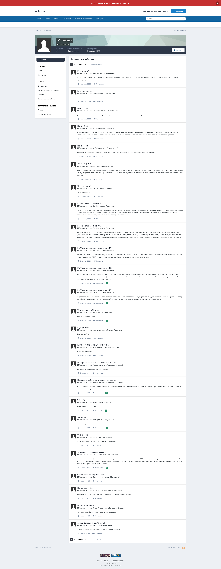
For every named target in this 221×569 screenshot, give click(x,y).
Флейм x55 (107, 312)
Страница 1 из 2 (96, 65)
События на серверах (83, 19)
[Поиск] (183, 18)
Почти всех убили (85, 488)
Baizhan (96, 73)
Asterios (40, 11)
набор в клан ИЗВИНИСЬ (89, 203)
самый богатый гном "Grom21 (91, 523)
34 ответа (98, 410)
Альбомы (41, 95)
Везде (175, 18)
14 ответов (99, 373)
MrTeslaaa (81, 73)
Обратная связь (118, 561)
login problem (83, 327)
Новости (107, 402)
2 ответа (97, 445)
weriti (95, 312)
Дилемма (81, 417)
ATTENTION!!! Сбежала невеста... (92, 452)
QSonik (95, 188)
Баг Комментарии (44, 114)
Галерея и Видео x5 (115, 365)
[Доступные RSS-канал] (183, 547)
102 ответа (99, 219)
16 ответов (99, 261)
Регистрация (178, 11)
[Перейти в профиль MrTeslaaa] (73, 72)
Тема (106, 561)
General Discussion (114, 330)
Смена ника (82, 435)
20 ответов (98, 428)
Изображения (43, 86)
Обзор (47, 19)
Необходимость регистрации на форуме (108, 3)
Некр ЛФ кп (82, 108)
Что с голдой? (84, 186)
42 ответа (98, 533)
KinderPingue (98, 490)
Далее (80, 65)
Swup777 (96, 250)
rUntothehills (97, 347)
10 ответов (98, 498)
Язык (99, 561)
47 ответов (99, 84)
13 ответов (99, 320)
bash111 (95, 525)
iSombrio (96, 206)
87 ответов (99, 355)
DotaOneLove (98, 477)
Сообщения (42, 75)
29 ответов (98, 468)
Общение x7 (110, 93)
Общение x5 (110, 73)
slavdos (96, 93)
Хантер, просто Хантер (88, 310)
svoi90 (95, 437)
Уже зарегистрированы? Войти (155, 11)
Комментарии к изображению (49, 90)
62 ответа (99, 197)
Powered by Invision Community (110, 565)
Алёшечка (97, 365)
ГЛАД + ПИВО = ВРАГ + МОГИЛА (93, 345)
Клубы (56, 19)
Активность (67, 19)
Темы (40, 71)
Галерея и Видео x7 (116, 347)
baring (95, 420)
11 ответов (99, 119)
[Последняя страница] (85, 64)
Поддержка (100, 19)
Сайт (39, 19)
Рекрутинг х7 (112, 111)
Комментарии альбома (46, 99)
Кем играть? (83, 71)
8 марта (81, 400)
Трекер (40, 110)
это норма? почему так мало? (91, 474)
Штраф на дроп (84, 91)
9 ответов (99, 101)
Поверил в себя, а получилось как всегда (96, 362)
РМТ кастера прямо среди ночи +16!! (94, 248)
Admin (95, 402)
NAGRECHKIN (98, 455)
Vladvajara (97, 330)
